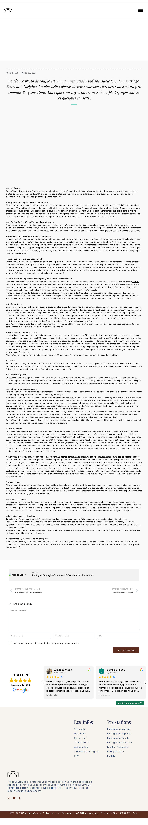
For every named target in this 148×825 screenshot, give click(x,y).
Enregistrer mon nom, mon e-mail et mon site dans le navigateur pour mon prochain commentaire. (46, 643)
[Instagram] (8, 798)
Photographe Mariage (118, 729)
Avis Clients (80, 733)
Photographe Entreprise (119, 742)
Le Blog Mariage (115, 751)
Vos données (81, 747)
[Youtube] (14, 798)
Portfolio (111, 756)
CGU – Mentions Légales (86, 751)
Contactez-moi (82, 742)
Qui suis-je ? (80, 738)
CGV (76, 756)
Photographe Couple (118, 738)
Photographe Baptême (119, 733)
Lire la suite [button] (51, 695)
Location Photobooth (118, 747)
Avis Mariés (79, 729)
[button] (141, 10)
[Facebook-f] (19, 798)
